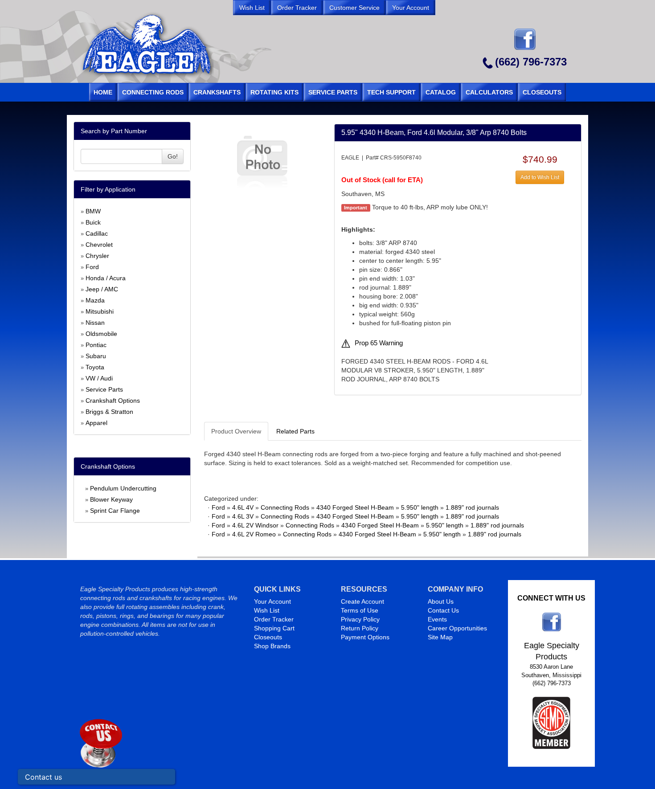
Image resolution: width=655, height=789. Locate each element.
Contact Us (443, 610)
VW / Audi (99, 378)
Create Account (362, 601)
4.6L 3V (243, 516)
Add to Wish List (539, 177)
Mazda (95, 300)
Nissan (95, 322)
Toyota (95, 367)
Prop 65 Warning (379, 343)
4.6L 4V (243, 507)
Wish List (266, 610)
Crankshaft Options (113, 400)
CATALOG (441, 92)
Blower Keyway (111, 499)
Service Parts (104, 389)
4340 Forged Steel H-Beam (355, 507)
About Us (441, 601)
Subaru (96, 356)
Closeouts (268, 637)
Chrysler (97, 255)
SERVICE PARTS (332, 92)
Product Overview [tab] (236, 431)
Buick (93, 222)
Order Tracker (274, 619)
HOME (103, 92)
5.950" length (419, 507)
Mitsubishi (100, 311)
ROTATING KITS (274, 92)
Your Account (272, 601)
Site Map (440, 637)
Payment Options (365, 637)
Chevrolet (99, 244)
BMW (93, 211)
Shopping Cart (274, 628)
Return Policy (359, 628)
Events (437, 619)
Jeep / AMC (102, 289)
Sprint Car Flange (115, 510)
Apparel (96, 422)
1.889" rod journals (472, 507)
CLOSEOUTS (542, 92)
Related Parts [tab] (295, 431)
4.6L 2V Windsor (255, 525)
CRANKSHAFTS (217, 92)
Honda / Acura (106, 278)
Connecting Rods (285, 507)
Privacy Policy (360, 619)
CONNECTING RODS (153, 92)
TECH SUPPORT (391, 92)
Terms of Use (359, 610)
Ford (92, 266)
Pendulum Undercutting (123, 488)
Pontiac (96, 344)
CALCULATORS (489, 92)
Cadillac (97, 233)
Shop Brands (272, 646)
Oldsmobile (101, 333)
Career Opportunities (457, 628)
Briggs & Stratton (109, 411)
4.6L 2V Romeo (254, 534)
